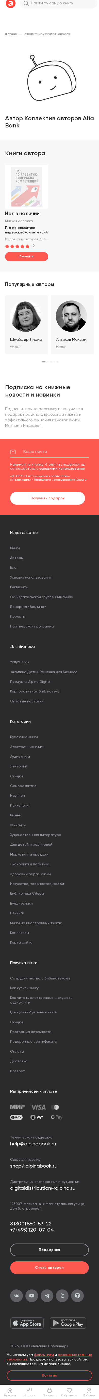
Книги (15, 548)
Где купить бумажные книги (33, 1012)
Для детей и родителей (31, 844)
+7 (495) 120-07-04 (32, 1230)
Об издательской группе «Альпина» (41, 597)
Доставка (18, 1061)
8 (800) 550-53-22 (31, 1224)
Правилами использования (54, 479)
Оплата (17, 1051)
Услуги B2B (19, 662)
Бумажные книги (24, 737)
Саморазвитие (23, 786)
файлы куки (44, 1355)
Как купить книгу (24, 988)
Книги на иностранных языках (36, 923)
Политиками (21, 479)
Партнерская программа (32, 626)
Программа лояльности (30, 1032)
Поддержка (49, 1250)
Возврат (17, 1071)
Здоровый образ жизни (30, 874)
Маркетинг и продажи (29, 854)
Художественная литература (35, 835)
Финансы (18, 825)
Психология (20, 805)
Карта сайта (21, 942)
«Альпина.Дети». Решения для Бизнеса (43, 672)
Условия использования (31, 577)
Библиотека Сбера (27, 893)
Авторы (16, 558)
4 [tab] (54, 361)
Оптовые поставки (27, 701)
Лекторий (18, 766)
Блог (14, 567)
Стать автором (49, 1268)
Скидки (16, 776)
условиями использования (62, 468)
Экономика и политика (29, 864)
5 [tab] (57, 361)
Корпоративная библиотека (35, 691)
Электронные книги (27, 747)
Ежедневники (21, 903)
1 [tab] (43, 361)
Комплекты (19, 933)
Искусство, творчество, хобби (37, 884)
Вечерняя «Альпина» (28, 607)
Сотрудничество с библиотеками (40, 978)
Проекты (17, 616)
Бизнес (16, 815)
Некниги (17, 913)
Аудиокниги (20, 757)
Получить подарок (47, 498)
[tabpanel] (27, 324)
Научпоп (17, 795)
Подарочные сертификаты (33, 1041)
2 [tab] (48, 361)
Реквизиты (19, 587)
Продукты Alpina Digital (30, 682)
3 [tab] (51, 361)
